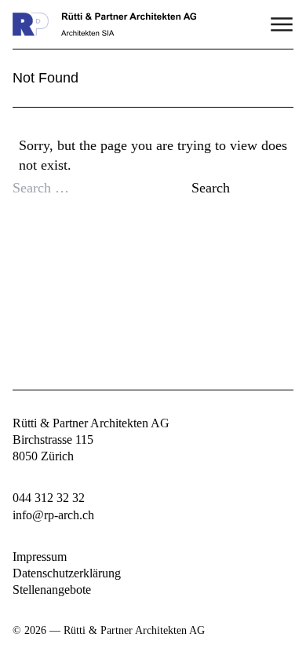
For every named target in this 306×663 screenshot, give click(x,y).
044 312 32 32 (49, 497)
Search (210, 188)
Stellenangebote (52, 589)
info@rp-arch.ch (53, 515)
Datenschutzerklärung (67, 573)
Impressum (40, 556)
